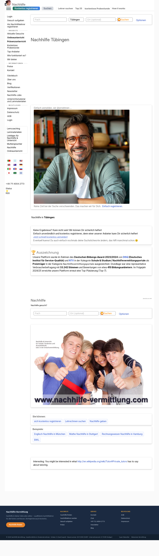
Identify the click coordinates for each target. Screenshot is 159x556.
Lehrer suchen (65, 8)
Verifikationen (13, 87)
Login (9, 16)
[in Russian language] (21, 169)
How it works (118, 8)
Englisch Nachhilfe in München (49, 434)
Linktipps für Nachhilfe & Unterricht (13, 138)
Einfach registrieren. (112, 206)
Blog (9, 83)
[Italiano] (8, 169)
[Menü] (8, 8)
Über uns (11, 79)
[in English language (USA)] (21, 160)
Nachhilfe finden (15, 525)
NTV (71, 260)
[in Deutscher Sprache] (21, 164)
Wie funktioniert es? (16, 55)
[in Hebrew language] (21, 173)
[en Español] (15, 161)
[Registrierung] (81, 203)
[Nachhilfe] (8, 4)
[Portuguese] (8, 160)
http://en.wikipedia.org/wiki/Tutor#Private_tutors (102, 461)
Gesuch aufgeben (15, 20)
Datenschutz (13, 112)
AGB (9, 116)
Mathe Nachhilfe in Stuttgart (83, 434)
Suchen (47, 8)
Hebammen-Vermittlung (138, 537)
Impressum (12, 108)
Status (9, 188)
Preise (10, 66)
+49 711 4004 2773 (15, 183)
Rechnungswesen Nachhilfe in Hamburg (122, 434)
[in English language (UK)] (8, 164)
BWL (36, 439)
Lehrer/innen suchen (75, 421)
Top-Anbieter (13, 51)
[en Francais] (15, 169)
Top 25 (78, 8)
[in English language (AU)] (15, 165)
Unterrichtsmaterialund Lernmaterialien (16, 100)
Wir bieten (12, 59)
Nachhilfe (18, 4)
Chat (92, 518)
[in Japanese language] (8, 173)
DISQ (125, 257)
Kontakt (10, 70)
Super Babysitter (124, 537)
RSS (8, 193)
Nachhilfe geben (98, 421)
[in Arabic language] (15, 173)
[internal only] (5, 497)
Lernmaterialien (14, 132)
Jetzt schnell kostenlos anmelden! (50, 237)
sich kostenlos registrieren (47, 421)
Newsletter (12, 91)
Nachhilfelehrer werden (68, 518)
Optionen (141, 20)
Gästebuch (12, 75)
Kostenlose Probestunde (13, 46)
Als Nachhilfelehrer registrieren (16, 25)
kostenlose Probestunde (97, 8)
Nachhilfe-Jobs (14, 95)
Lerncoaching (13, 128)
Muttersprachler (14, 144)
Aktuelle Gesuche (15, 33)
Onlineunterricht (14, 151)
